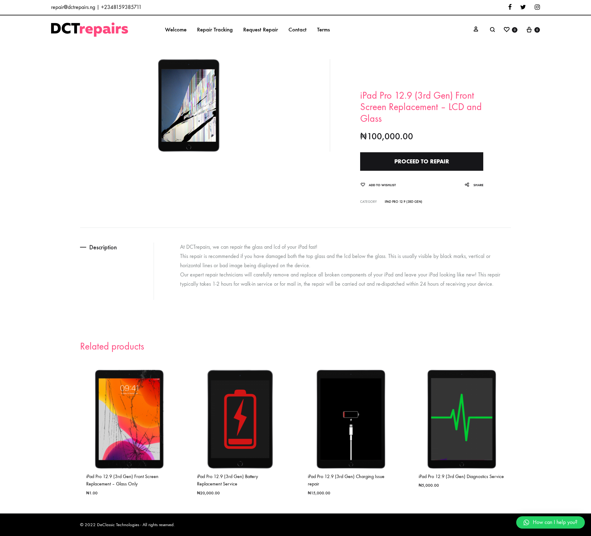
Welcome (176, 29)
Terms (323, 29)
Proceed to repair (421, 161)
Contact (297, 29)
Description (103, 247)
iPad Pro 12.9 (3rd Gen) (403, 202)
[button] (550, 522)
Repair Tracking (215, 29)
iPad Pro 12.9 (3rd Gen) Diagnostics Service (461, 476)
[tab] (117, 247)
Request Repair (260, 29)
